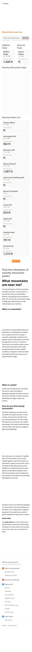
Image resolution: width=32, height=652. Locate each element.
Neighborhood (9, 598)
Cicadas (7, 609)
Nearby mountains (11, 575)
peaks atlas (9, 522)
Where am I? (9, 584)
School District (9, 595)
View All (16, 261)
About (4, 625)
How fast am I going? (12, 580)
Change (25, 38)
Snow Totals (9, 616)
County (7, 588)
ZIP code (7, 602)
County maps (9, 612)
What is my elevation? (12, 568)
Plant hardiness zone (11, 605)
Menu (6, 4)
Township (8, 591)
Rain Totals (8, 620)
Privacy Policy (12, 625)
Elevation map (9, 572)
